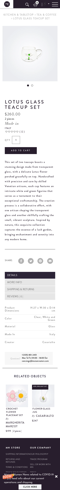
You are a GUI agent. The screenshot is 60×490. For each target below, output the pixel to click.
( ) (22, 132)
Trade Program (39, 459)
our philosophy (39, 454)
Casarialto (45, 416)
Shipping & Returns (20, 289)
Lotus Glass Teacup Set (31, 18)
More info (14, 282)
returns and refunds (13, 460)
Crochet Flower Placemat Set (14, 412)
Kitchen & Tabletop (19, 15)
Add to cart (21, 150)
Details (12, 275)
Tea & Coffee (47, 15)
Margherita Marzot (15, 424)
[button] (30, 481)
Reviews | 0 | (15, 296)
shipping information (18, 454)
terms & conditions (17, 467)
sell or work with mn (40, 466)
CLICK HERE (30, 487)
